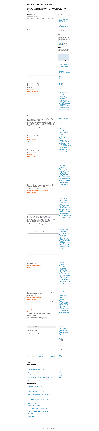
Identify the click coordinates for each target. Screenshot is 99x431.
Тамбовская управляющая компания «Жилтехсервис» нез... (64, 231)
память (60, 381)
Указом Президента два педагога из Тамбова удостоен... (64, 165)
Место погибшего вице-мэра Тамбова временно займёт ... (64, 104)
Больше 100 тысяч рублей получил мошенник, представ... (64, 320)
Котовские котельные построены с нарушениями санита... (64, 260)
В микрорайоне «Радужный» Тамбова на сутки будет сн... (64, 262)
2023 (59, 77)
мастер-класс (60, 373)
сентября (60, 85)
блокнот (60, 357)
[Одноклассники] (61, 44)
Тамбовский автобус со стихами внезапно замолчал (64, 144)
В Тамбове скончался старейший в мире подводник (64, 188)
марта (60, 340)
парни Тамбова (61, 382)
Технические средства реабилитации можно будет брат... (64, 217)
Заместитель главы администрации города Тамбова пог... (64, 212)
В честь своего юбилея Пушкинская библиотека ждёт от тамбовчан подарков (39, 380)
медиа (59, 374)
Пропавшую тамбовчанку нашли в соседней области (64, 108)
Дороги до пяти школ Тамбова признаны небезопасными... (63, 132)
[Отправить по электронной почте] (32, 326)
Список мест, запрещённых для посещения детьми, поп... (64, 198)
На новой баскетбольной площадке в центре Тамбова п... (64, 98)
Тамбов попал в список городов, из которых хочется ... (64, 126)
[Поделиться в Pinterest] (36, 326)
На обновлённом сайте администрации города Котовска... (64, 324)
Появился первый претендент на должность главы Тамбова (64, 318)
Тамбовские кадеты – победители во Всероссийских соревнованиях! (38, 403)
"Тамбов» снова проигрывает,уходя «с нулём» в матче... (64, 208)
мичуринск (60, 375)
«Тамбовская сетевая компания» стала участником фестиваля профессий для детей (64, 27)
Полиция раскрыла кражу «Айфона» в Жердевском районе (64, 157)
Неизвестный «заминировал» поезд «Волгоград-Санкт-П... (64, 297)
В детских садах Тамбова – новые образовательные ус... (64, 155)
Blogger (55, 428)
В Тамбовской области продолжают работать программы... (64, 196)
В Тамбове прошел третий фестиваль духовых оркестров (64, 68)
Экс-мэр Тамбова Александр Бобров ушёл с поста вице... (64, 111)
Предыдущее (53, 356)
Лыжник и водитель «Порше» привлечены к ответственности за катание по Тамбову (40, 377)
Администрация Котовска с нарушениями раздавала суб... (64, 233)
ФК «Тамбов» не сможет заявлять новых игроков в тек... (64, 221)
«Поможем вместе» (31, 416)
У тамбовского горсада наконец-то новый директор (64, 254)
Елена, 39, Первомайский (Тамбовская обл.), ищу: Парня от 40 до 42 (38, 399)
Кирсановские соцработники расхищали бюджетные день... (64, 239)
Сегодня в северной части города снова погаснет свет (64, 264)
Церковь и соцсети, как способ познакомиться (63, 175)
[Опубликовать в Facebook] (35, 326)
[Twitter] (60, 44)
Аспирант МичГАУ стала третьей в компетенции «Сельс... (64, 161)
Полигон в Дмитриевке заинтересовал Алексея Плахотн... (65, 136)
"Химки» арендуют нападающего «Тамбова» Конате (64, 130)
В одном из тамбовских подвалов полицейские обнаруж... (64, 194)
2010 (59, 350)
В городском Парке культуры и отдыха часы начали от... (64, 266)
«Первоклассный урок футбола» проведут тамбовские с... (64, 109)
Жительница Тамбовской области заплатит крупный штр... (64, 192)
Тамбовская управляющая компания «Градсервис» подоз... (64, 128)
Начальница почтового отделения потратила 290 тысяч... (64, 248)
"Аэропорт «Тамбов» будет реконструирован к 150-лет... (63, 332)
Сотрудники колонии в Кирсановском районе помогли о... (64, 149)
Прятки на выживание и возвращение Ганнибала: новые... (64, 142)
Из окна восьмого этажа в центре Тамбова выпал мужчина (64, 328)
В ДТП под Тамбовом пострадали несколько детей (64, 190)
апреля (60, 339)
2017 (59, 345)
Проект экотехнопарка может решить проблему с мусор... (64, 276)
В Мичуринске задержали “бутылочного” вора (63, 148)
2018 (59, 344)
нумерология (60, 380)
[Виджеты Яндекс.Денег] (63, 56)
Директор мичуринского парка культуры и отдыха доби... (63, 305)
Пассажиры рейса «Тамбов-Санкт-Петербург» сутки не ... (64, 213)
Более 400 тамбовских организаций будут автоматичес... (64, 151)
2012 (59, 348)
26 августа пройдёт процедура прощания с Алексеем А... (63, 200)
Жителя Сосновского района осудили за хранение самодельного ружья (64, 24)
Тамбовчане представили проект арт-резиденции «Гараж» (64, 180)
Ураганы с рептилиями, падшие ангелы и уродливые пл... (64, 274)
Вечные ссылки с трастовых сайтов (64, 64)
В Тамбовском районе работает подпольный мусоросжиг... (64, 169)
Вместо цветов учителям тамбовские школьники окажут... (64, 179)
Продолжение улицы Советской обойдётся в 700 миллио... (64, 277)
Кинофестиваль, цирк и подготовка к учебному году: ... (64, 163)
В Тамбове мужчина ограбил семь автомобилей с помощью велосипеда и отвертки (64, 30)
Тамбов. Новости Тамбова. (39, 4)
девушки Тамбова (61, 359)
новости (60, 379)
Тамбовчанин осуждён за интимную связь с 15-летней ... (64, 219)
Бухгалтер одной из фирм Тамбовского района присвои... (65, 215)
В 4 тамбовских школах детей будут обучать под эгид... (64, 124)
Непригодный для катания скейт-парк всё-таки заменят (64, 258)
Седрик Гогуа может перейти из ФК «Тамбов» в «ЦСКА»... (64, 134)
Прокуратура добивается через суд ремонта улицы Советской (37, 396)
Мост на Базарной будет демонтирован (63, 223)
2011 (59, 349)
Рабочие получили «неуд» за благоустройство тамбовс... (63, 289)
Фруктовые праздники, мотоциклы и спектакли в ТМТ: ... (64, 272)
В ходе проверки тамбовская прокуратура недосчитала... (63, 330)
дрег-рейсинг (60, 360)
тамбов (60, 391)
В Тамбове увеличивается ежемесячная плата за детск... (64, 256)
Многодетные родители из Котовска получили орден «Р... (64, 159)
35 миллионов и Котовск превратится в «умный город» (36, 372)
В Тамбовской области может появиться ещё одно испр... (63, 229)
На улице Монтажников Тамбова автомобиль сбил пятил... (64, 252)
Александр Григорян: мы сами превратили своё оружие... (63, 307)
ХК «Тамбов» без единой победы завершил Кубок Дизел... (64, 303)
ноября (60, 83)
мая (60, 338)
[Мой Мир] (62, 44)
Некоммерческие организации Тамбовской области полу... (63, 250)
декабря (60, 82)
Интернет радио (61, 368)
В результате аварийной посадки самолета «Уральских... (64, 312)
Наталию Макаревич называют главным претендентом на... (63, 92)
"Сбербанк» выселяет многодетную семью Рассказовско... (64, 316)
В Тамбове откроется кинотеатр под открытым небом (64, 283)
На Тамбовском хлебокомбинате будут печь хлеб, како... (65, 102)
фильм (59, 392)
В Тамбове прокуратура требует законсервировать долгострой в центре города (64, 22)
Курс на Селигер (30, 413)
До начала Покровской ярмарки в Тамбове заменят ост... (64, 118)
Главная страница (41, 356)
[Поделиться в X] (34, 326)
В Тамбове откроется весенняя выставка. (65, 72)
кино (59, 370)
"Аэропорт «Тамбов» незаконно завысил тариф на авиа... (64, 245)
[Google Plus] (65, 44)
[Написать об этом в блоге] (33, 326)
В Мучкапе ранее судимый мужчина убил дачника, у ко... (64, 182)
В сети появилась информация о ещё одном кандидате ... (64, 94)
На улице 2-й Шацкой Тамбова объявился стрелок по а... (63, 285)
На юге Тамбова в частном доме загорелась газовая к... (64, 295)
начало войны (61, 378)
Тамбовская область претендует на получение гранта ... (64, 96)
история (60, 369)
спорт (59, 389)
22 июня (60, 355)
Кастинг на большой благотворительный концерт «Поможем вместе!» (38, 408)
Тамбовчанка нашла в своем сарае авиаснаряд (35, 366)
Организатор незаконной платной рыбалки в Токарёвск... (64, 140)
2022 (59, 78)
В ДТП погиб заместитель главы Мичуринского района (64, 309)
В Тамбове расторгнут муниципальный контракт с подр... (65, 225)
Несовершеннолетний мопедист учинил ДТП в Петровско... (64, 122)
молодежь (60, 376)
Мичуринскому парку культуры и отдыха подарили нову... (64, 279)
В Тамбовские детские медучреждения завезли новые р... (65, 146)
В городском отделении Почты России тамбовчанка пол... (64, 293)
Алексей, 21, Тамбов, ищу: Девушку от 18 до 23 (35, 367)
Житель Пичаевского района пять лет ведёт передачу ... (64, 314)
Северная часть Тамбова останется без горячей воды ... (64, 287)
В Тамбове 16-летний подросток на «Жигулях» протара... (64, 177)
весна (59, 358)
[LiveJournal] (63, 44)
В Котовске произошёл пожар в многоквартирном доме (63, 100)
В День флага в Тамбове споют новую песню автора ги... (64, 243)
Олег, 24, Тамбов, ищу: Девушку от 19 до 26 (34, 375)
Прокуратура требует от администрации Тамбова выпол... (64, 171)
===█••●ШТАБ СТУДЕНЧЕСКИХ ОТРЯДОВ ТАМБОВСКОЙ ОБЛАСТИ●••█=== (39, 411)
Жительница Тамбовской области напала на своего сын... (64, 237)
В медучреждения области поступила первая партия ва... (64, 204)
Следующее (29, 356)
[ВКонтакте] (59, 44)
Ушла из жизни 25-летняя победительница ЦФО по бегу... (64, 270)
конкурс (60, 371)
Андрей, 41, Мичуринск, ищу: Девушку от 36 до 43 (35, 374)
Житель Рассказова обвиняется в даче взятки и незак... (64, 120)
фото (59, 393)
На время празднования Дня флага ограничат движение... (64, 246)
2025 (59, 76)
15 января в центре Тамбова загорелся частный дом (36, 369)
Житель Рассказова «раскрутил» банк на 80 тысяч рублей (64, 268)
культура (60, 372)
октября (60, 84)
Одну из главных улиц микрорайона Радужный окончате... (64, 90)
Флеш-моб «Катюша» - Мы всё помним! (34, 405)
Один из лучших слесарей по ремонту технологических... (64, 167)
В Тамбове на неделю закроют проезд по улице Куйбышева (64, 235)
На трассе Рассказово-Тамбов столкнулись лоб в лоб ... (63, 310)
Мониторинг (60, 377)
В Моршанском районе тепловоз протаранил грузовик (64, 186)
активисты (60, 356)
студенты (60, 390)
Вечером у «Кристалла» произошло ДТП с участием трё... (64, 202)
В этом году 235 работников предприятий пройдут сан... (63, 173)
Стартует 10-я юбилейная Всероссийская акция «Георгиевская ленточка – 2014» (64, 71)
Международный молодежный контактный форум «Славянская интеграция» (63, 66)
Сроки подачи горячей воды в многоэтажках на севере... (63, 115)
